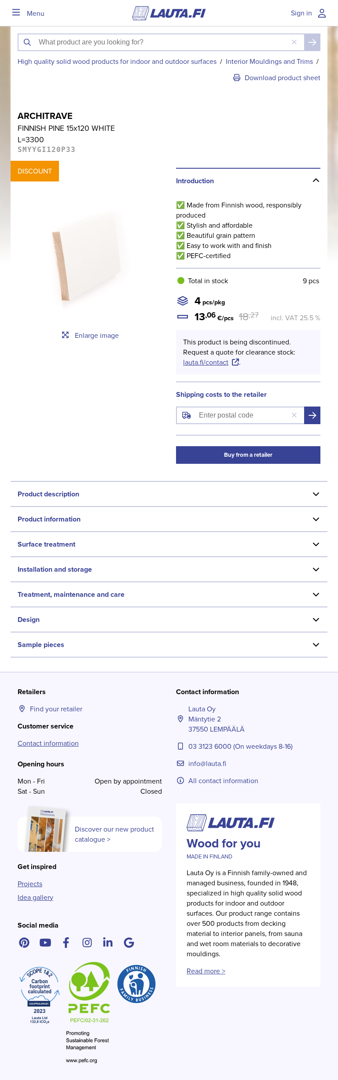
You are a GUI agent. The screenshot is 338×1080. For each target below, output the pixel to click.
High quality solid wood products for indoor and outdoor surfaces (117, 61)
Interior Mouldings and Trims (269, 61)
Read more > (206, 971)
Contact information (48, 743)
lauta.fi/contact (205, 362)
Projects (30, 884)
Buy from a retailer (248, 455)
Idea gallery (35, 897)
